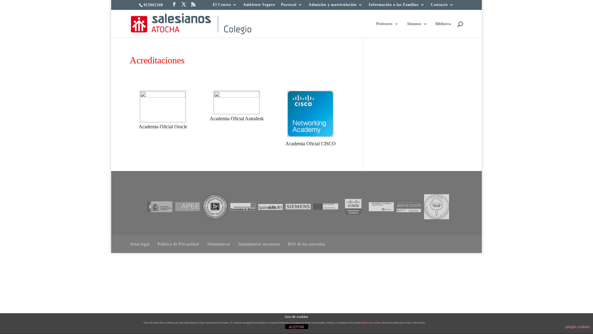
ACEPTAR (296, 327)
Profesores (384, 24)
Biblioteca (443, 24)
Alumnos (414, 24)
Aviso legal (139, 244)
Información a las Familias (394, 5)
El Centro (222, 5)
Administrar (218, 244)
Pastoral (288, 5)
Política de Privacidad (178, 244)
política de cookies (371, 322)
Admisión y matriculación (333, 5)
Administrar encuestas (259, 244)
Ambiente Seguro (259, 5)
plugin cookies (578, 327)
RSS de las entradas (306, 244)
